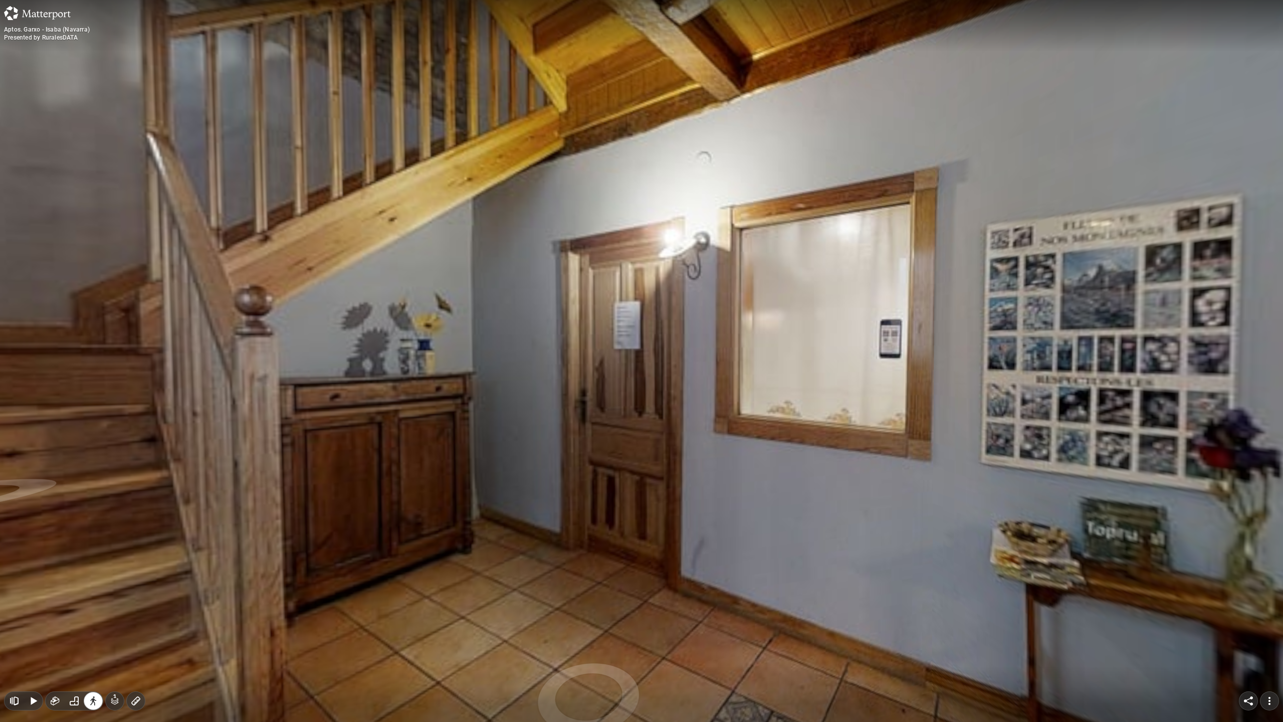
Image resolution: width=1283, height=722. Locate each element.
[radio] (55, 701)
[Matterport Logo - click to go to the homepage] (37, 13)
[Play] (33, 701)
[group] (74, 700)
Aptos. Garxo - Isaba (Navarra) (47, 29)
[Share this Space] (1248, 700)
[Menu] (1269, 700)
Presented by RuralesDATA (41, 37)
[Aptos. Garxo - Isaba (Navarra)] (641, 361)
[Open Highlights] (14, 701)
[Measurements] (135, 700)
